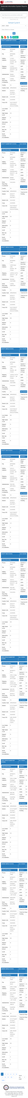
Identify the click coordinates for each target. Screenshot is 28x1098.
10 (11, 1077)
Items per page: (20, 1077)
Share (16, 37)
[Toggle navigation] (25, 2)
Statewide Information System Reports (14, 6)
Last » (3, 1080)
